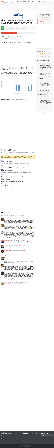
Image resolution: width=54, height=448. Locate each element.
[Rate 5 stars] (48, 54)
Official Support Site (42, 23)
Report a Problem (9, 33)
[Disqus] (18, 173)
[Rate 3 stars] (45, 54)
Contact (38, 1)
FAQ (28, 1)
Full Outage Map (27, 33)
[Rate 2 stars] (43, 54)
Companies (23, 1)
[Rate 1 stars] (41, 54)
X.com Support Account (43, 19)
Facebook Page (41, 21)
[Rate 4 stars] (47, 54)
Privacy (32, 1)
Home (18, 1)
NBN (10, 4)
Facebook (33, 436)
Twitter (33, 435)
